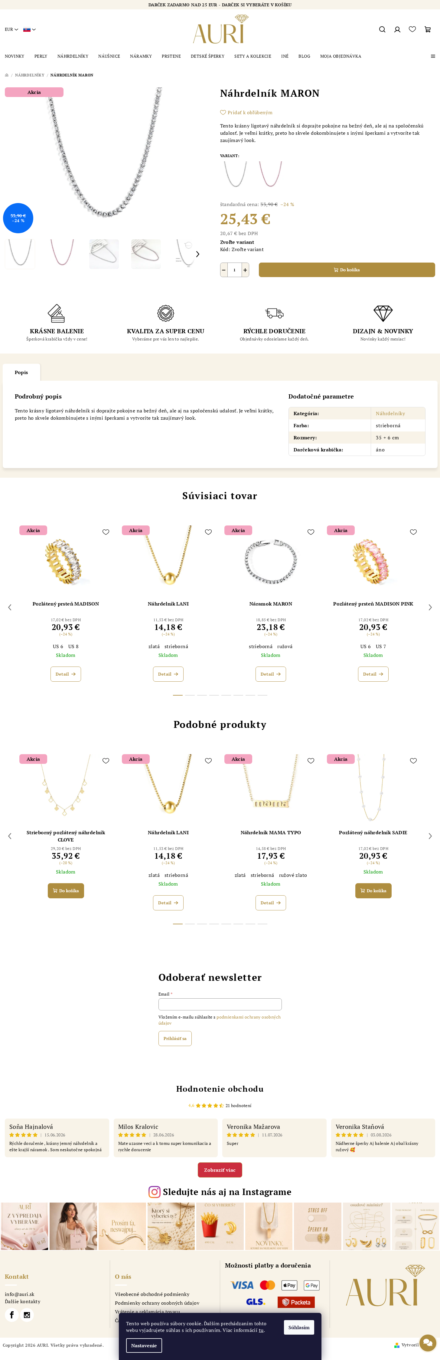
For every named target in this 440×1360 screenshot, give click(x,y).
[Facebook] (12, 1315)
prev (10, 607)
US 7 (381, 646)
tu (261, 1330)
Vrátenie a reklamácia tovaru (147, 1311)
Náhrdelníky (390, 413)
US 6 (58, 646)
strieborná (176, 646)
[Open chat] (428, 1342)
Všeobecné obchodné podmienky (152, 1294)
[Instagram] (27, 1315)
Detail (62, 674)
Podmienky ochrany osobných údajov (157, 1303)
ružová (284, 646)
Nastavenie (144, 1345)
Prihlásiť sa (175, 1038)
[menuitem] (14, 56)
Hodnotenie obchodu (220, 1089)
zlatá (154, 646)
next (430, 607)
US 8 (73, 646)
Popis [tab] (21, 372)
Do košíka (350, 270)
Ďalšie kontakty (22, 1301)
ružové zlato (293, 875)
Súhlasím (299, 1327)
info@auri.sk (19, 1294)
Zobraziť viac (220, 1170)
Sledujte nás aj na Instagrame (227, 1191)
